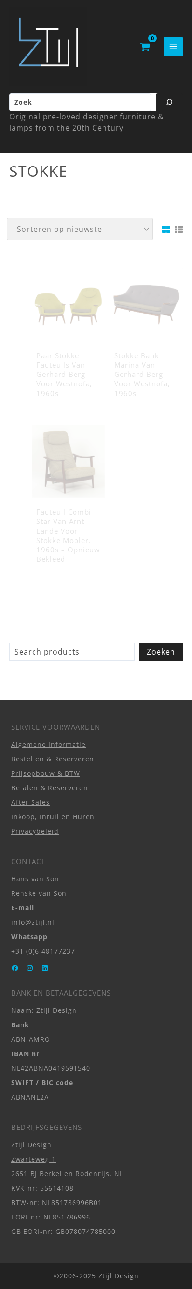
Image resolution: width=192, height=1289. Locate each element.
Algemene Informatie (48, 744)
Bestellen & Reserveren (52, 758)
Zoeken (161, 652)
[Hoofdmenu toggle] (173, 46)
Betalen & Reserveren (49, 787)
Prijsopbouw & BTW (45, 773)
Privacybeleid (35, 831)
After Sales (30, 802)
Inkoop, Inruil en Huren (53, 816)
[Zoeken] (169, 102)
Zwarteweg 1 (33, 1159)
